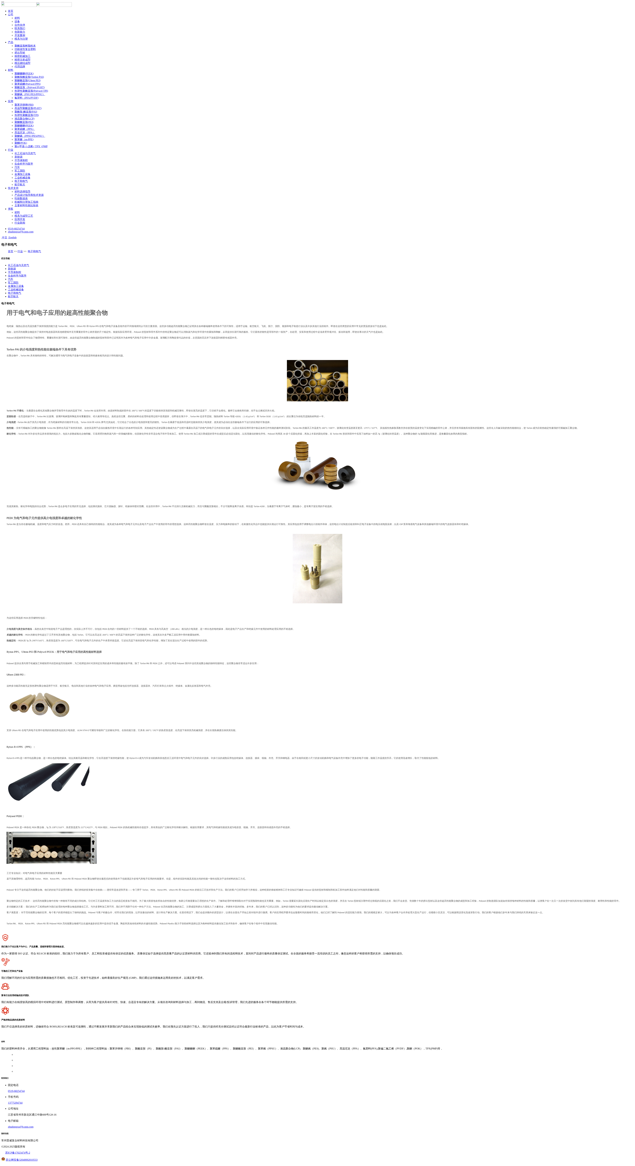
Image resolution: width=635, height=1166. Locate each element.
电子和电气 (21, 181)
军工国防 (20, 170)
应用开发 (20, 219)
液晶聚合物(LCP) (24, 118)
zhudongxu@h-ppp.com (20, 231)
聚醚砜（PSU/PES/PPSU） (30, 94)
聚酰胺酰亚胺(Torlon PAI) (29, 77)
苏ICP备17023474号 (16, 1152)
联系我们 (20, 28)
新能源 (18, 156)
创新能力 (20, 31)
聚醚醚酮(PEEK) (24, 73)
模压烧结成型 (22, 63)
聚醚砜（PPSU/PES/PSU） (30, 136)
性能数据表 (21, 198)
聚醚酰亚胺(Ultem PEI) (28, 80)
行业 (10, 149)
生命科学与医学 (24, 163)
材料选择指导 (22, 191)
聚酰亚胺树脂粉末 (25, 45)
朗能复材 (55, 1036)
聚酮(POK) (21, 142)
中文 (4, 237)
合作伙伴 (20, 24)
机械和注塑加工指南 (26, 202)
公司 (10, 14)
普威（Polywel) (39, 1036)
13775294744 (15, 1102)
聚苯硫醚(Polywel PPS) (28, 83)
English (12, 237)
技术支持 (13, 188)
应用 (10, 101)
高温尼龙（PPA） (25, 132)
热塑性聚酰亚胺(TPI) (27, 115)
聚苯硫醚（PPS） (25, 129)
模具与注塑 (21, 38)
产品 (10, 42)
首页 (10, 11)
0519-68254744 (16, 228)
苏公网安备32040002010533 (22, 1159)
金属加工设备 (22, 174)
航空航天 (20, 184)
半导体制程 (21, 160)
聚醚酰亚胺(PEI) (24, 122)
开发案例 (20, 35)
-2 (29, 1152)
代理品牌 (20, 66)
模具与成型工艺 (24, 215)
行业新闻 (20, 222)
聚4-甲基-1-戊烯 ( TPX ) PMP (31, 146)
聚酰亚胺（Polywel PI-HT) (30, 87)
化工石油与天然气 (25, 153)
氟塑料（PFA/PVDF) (26, 97)
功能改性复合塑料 (25, 49)
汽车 (17, 167)
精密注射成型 (22, 59)
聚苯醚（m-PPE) (24, 139)
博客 (10, 208)
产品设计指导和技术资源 (29, 195)
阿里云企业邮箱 (20, 1036)
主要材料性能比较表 (26, 205)
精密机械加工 (22, 56)
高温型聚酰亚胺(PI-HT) (28, 108)
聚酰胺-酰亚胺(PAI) (26, 111)
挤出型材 (20, 52)
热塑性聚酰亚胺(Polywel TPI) (31, 90)
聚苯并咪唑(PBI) (24, 104)
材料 (17, 18)
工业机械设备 (22, 177)
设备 (17, 21)
